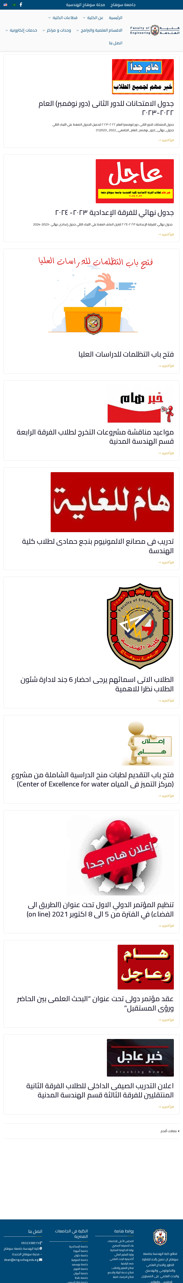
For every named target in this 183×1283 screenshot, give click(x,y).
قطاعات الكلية (65, 17)
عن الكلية (95, 17)
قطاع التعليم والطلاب (123, 1268)
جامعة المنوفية (79, 1260)
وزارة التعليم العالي (124, 1254)
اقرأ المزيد (168, 140)
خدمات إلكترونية (23, 30)
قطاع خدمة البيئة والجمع (121, 1272)
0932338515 (30, 1243)
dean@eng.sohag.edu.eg (21, 1260)
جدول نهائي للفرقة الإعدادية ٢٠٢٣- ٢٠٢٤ (114, 212)
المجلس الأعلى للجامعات (121, 1241)
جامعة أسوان (81, 1273)
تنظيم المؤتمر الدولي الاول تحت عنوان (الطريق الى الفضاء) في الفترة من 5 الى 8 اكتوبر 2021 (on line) (100, 909)
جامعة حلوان (81, 1255)
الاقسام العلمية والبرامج (101, 30)
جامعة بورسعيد (80, 1264)
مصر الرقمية (127, 1263)
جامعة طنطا (81, 1278)
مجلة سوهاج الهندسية (85, 4)
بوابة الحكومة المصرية (122, 1250)
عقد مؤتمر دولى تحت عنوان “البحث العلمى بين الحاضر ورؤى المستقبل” (95, 1003)
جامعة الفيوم (81, 1269)
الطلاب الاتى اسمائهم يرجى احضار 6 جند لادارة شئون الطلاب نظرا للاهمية (97, 684)
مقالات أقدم (169, 1131)
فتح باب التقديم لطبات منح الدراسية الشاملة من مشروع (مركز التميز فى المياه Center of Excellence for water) (92, 779)
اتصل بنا (115, 43)
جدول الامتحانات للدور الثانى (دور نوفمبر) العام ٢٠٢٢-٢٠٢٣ (106, 107)
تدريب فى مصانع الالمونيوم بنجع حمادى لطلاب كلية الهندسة (98, 545)
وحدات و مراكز (59, 30)
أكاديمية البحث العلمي (122, 1259)
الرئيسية (115, 17)
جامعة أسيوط (80, 1251)
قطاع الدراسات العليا (123, 1277)
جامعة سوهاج (122, 4)
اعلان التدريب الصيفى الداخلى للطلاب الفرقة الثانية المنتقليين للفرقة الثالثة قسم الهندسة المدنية (100, 1090)
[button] (85, 17)
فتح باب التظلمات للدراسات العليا (126, 354)
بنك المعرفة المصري (123, 1245)
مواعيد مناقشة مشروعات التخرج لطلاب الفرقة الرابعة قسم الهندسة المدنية (95, 436)
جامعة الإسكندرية (78, 1246)
